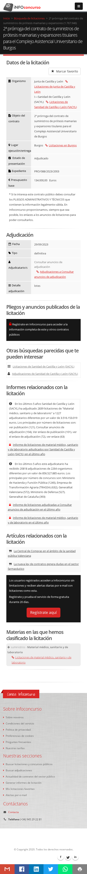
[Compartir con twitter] (51, 869)
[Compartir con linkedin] (36, 869)
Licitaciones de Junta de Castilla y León (54, 89)
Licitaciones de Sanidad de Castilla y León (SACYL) (43, 366)
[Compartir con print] (79, 869)
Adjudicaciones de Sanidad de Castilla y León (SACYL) (45, 374)
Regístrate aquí (43, 612)
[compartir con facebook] (22, 869)
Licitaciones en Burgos (63, 145)
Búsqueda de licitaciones (29, 18)
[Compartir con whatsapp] (65, 869)
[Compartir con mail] (7, 869)
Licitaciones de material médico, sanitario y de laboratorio (41, 659)
